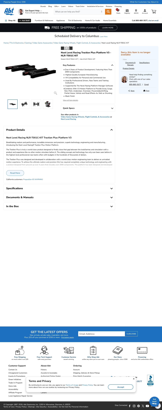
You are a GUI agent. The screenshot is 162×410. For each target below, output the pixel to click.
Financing (118, 6)
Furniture (44, 20)
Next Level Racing (68, 119)
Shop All (11, 20)
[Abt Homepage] (9, 11)
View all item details (70, 100)
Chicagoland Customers (17, 373)
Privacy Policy (21, 407)
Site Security (41, 407)
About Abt (46, 365)
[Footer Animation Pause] (158, 406)
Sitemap (31, 407)
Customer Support (17, 365)
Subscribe (131, 334)
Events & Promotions (16, 376)
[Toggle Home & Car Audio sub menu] (101, 20)
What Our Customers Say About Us (144, 2)
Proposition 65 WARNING (33, 179)
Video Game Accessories (42, 43)
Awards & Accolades (49, 373)
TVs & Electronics (17, 43)
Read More (15, 173)
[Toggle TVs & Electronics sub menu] (83, 20)
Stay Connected (121, 405)
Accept (120, 387)
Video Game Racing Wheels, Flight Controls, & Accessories (77, 43)
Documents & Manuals (130, 64)
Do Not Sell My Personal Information (73, 407)
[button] (81, 36)
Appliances (60, 20)
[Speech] (101, 11)
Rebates (109, 6)
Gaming (28, 43)
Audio (92, 20)
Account (76, 369)
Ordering (77, 365)
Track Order (80, 6)
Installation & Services (95, 6)
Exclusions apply (67, 337)
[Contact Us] (124, 82)
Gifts (56, 6)
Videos (70, 6)
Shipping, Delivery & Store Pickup (86, 373)
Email (146, 84)
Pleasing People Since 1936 (14, 2)
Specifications (144, 63)
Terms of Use (8, 407)
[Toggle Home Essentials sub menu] (117, 20)
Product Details (128, 68)
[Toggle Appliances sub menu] (66, 20)
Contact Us (12, 369)
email (156, 20)
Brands (43, 6)
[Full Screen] (55, 93)
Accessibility (52, 407)
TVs (75, 20)
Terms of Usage (72, 385)
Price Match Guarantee (82, 376)
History (44, 369)
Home (109, 20)
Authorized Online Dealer (51, 376)
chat (150, 20)
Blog (50, 6)
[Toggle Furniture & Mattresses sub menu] (54, 20)
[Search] (108, 12)
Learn (63, 6)
